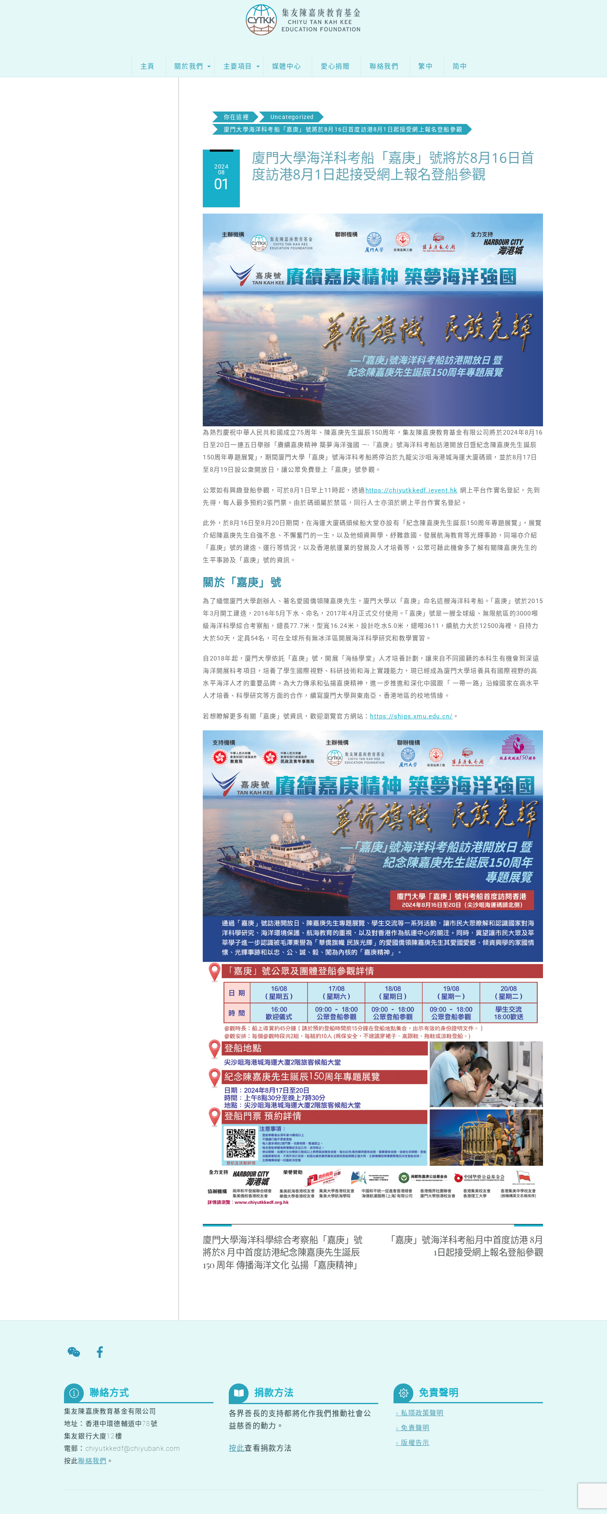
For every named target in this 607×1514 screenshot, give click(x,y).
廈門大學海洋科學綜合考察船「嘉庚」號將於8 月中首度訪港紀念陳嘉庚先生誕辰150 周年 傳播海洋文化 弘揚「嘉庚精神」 (282, 1251)
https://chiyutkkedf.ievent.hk (411, 490)
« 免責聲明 (412, 1428)
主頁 (147, 66)
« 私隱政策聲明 (420, 1413)
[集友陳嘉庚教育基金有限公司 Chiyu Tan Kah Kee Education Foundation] (303, 26)
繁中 (425, 66)
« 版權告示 (412, 1443)
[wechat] (75, 1352)
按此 (236, 1448)
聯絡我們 (384, 66)
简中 (460, 66)
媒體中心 (286, 66)
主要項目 (237, 66)
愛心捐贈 (335, 66)
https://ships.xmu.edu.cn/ (411, 716)
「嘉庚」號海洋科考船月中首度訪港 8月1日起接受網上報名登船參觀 (464, 1245)
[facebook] (101, 1352)
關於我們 (188, 66)
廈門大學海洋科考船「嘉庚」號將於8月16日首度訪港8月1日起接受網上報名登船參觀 (393, 165)
